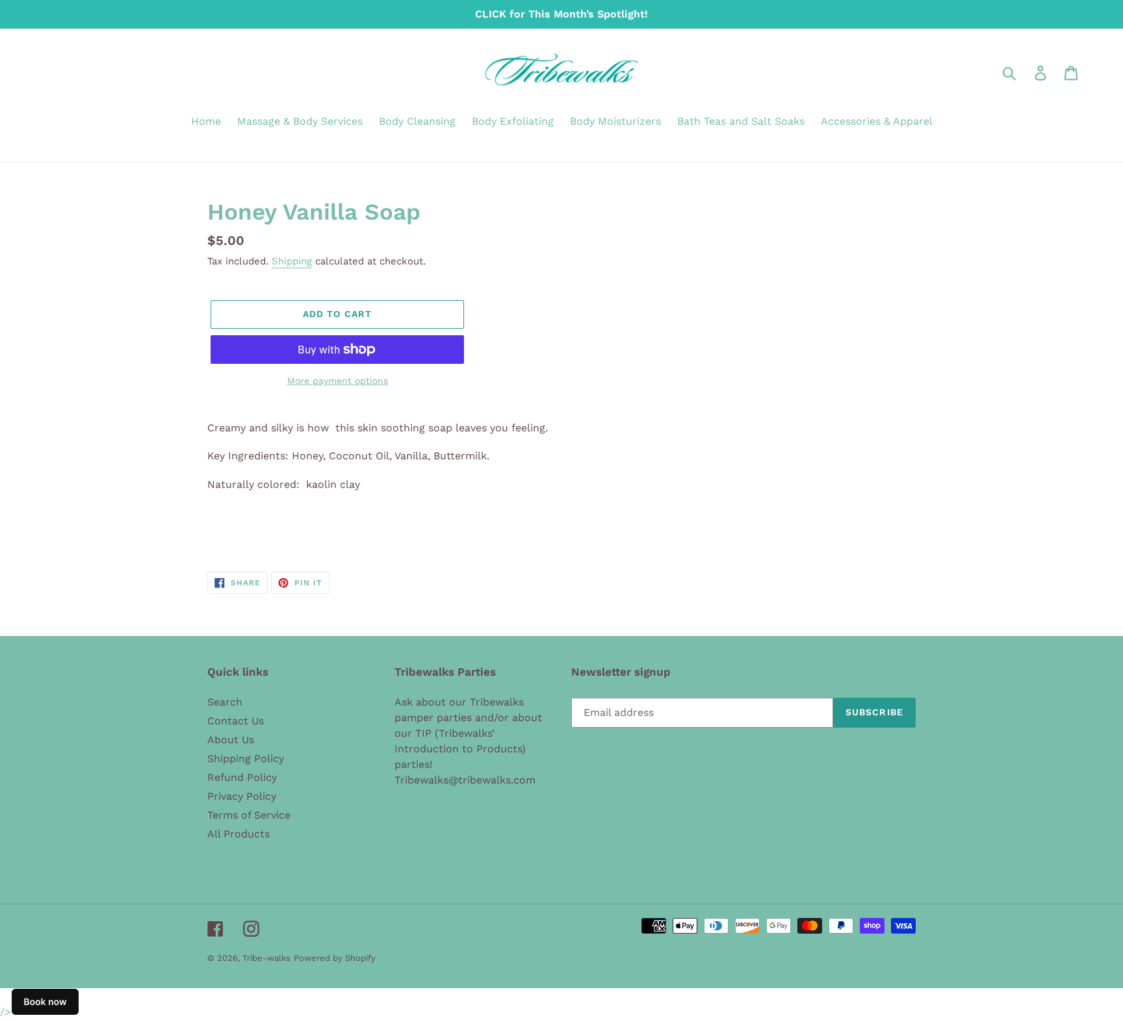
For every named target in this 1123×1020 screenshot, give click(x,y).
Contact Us (235, 721)
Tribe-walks (266, 958)
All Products (238, 834)
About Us (230, 739)
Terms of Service (248, 815)
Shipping (292, 261)
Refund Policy (242, 777)
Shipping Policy (245, 758)
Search (224, 702)
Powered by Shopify (335, 958)
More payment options (337, 381)
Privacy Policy (241, 796)
